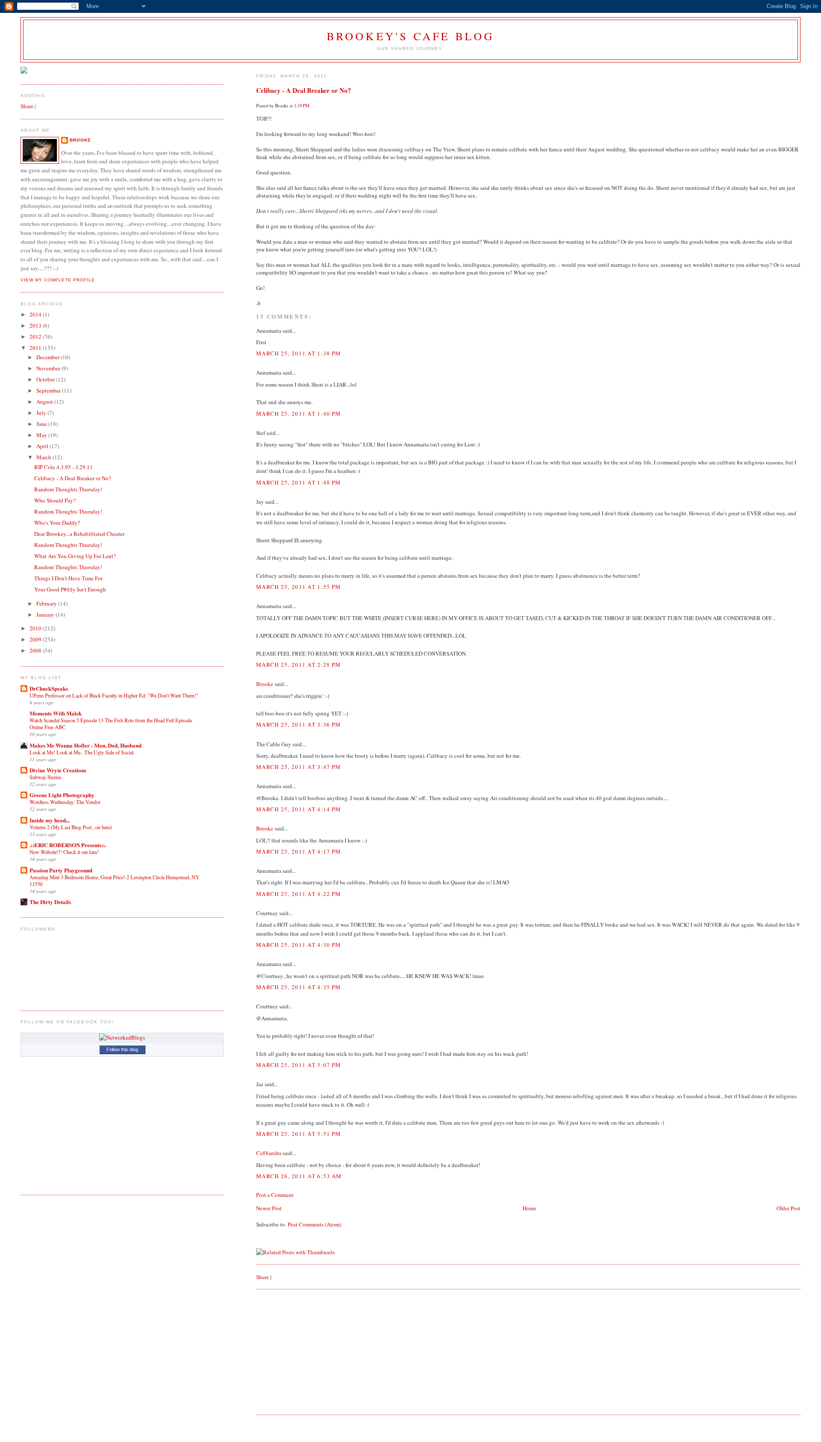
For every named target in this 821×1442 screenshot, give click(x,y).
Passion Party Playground (61, 870)
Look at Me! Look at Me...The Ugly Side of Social (81, 752)
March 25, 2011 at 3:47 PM (298, 767)
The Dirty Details (50, 902)
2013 (36, 325)
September (49, 390)
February (47, 603)
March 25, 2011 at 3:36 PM (298, 724)
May (42, 435)
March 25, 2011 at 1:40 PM (298, 413)
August (45, 401)
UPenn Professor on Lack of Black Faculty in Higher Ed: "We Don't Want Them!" (114, 695)
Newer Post (269, 1208)
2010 (36, 628)
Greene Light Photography (62, 795)
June (42, 424)
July (41, 413)
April (43, 446)
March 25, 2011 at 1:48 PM (298, 482)
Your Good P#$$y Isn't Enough (70, 589)
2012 (36, 336)
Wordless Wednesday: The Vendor (65, 801)
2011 (36, 348)
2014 (36, 314)
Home (529, 1208)
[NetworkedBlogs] (122, 1037)
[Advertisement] (320, 1351)
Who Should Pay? (55, 500)
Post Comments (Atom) (314, 1224)
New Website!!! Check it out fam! (64, 851)
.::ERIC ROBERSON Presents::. (68, 845)
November (49, 368)
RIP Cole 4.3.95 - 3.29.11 (63, 467)
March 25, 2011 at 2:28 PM (298, 664)
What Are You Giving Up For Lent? (75, 556)
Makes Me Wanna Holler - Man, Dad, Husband (86, 745)
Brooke (264, 684)
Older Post (788, 1208)
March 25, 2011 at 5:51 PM (298, 1134)
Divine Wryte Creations (58, 770)
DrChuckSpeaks (49, 688)
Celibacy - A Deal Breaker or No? (303, 90)
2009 (36, 639)
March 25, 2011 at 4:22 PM (298, 894)
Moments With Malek (56, 713)
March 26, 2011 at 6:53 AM (299, 1176)
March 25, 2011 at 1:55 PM (298, 587)
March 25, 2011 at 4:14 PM (298, 809)
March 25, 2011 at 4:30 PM (298, 945)
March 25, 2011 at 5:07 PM (298, 1065)
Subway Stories (46, 777)
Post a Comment (275, 1195)
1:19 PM (302, 106)
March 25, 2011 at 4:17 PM (298, 851)
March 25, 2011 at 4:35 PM (298, 987)
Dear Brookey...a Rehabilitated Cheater (79, 534)
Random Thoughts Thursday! (68, 489)
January (46, 614)
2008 (36, 650)
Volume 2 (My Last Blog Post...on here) (71, 827)
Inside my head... (50, 820)
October (46, 379)
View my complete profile (58, 280)
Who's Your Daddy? (57, 522)
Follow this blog (122, 1049)
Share (262, 1277)
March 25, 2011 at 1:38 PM (298, 353)
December (48, 357)
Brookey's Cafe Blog (411, 36)
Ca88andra (268, 1153)
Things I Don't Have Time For (68, 578)
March (44, 457)
